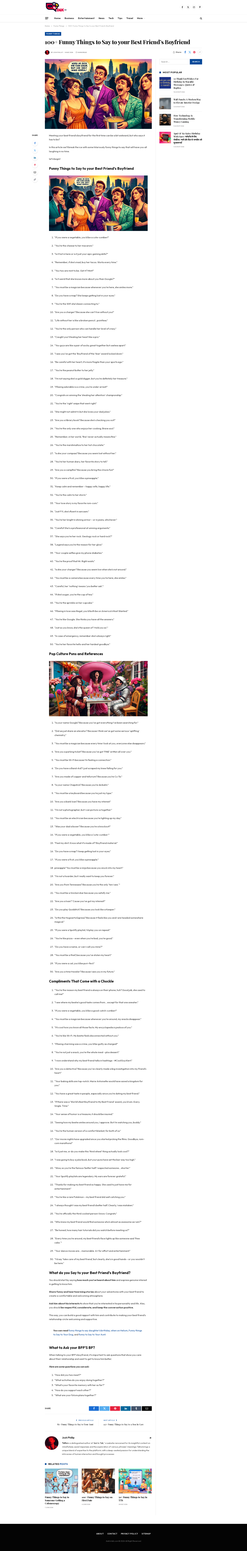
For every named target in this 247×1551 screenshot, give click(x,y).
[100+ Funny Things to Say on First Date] (98, 1481)
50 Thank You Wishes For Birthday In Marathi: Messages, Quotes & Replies (186, 83)
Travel (129, 18)
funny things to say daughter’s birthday (89, 1330)
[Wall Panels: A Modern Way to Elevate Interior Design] (165, 103)
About (100, 1534)
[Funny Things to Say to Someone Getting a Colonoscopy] (61, 1481)
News (101, 18)
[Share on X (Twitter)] (190, 52)
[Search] (200, 18)
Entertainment (86, 18)
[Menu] (46, 18)
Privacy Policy (129, 1534)
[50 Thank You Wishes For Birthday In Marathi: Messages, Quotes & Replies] (165, 83)
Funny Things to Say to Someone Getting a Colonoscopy (57, 1500)
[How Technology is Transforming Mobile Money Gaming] (165, 119)
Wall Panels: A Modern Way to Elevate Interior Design (187, 101)
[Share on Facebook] (185, 52)
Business (69, 18)
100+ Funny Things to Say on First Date (97, 1499)
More (140, 18)
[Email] (35, 172)
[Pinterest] (35, 165)
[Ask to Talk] (56, 7)
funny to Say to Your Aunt (92, 1334)
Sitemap (146, 1534)
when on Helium (119, 1330)
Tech (111, 18)
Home (57, 18)
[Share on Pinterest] (194, 52)
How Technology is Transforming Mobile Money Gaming (184, 118)
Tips (120, 18)
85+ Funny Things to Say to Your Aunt (75, 1424)
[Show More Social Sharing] (200, 52)
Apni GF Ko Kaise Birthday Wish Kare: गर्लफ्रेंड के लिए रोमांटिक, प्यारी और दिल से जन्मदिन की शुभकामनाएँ (188, 138)
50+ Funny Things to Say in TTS (133, 1499)
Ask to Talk (98, 1443)
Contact (112, 1534)
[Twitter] (35, 150)
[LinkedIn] (35, 157)
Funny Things (53, 34)
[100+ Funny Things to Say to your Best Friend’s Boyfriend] (98, 94)
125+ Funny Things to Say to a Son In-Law (123, 1424)
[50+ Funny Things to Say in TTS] (135, 1481)
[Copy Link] (35, 179)
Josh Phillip (58, 52)
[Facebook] (35, 143)
